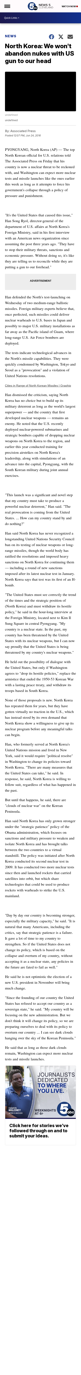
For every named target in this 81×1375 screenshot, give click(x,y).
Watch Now (69, 6)
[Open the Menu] (7, 6)
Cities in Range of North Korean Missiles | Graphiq (38, 385)
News (10, 36)
